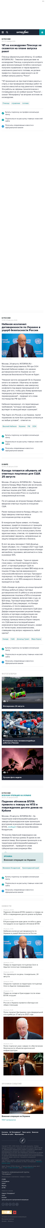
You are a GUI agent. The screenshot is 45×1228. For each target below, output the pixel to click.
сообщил (6, 172)
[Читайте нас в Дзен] (3, 1204)
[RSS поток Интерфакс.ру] (13, 1204)
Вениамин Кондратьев (11, 210)
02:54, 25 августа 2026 (10, 467)
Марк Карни (36, 639)
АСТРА (3, 1188)
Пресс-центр (26, 1132)
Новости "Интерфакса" (8, 1193)
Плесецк (6, 103)
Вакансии (35, 1132)
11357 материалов (9, 1120)
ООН (34, 426)
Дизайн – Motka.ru (8, 1221)
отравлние (16, 103)
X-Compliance (5, 1181)
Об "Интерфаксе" (15, 1132)
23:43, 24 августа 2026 (9, 320)
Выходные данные (8, 1219)
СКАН (3, 1195)
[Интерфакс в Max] (17, 1204)
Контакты (5, 1132)
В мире (5, 464)
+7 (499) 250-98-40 (13, 1167)
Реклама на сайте (7, 1134)
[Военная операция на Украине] (22, 1113)
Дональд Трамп (23, 639)
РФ (29, 426)
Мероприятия (19, 1134)
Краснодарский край (30, 210)
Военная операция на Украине (16, 144)
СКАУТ (4, 1183)
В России (6, 39)
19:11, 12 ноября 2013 (8, 41)
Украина (22, 426)
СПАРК (4, 1179)
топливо (25, 103)
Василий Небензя (9, 426)
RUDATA (4, 1197)
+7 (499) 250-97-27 (28, 1167)
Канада (5, 639)
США (13, 639)
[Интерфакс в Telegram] (6, 1204)
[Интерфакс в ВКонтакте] (10, 1204)
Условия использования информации (14, 1217)
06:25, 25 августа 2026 (10, 797)
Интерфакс (22, 32)
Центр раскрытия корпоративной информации (15, 1199)
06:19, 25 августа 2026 (9, 146)
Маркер (4, 1185)
